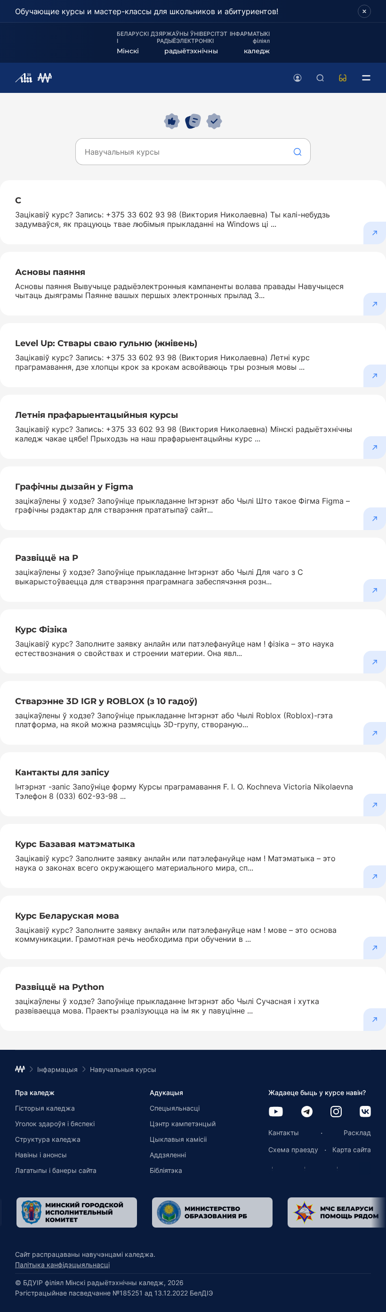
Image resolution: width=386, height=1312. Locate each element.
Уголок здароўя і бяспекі (55, 1124)
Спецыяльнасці (175, 1108)
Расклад (357, 1133)
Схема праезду (293, 1150)
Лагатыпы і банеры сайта (55, 1170)
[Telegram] (307, 1112)
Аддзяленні (168, 1155)
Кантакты (283, 1133)
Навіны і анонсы (41, 1155)
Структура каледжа (47, 1139)
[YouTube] (275, 1112)
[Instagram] (336, 1112)
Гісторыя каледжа (45, 1108)
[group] (189, 1212)
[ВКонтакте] (365, 1112)
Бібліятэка (166, 1170)
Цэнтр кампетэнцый (183, 1124)
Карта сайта (351, 1150)
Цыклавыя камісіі (178, 1139)
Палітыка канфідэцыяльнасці (62, 1265)
